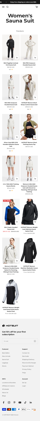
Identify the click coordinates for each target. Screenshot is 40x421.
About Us (5, 392)
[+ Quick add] (17, 58)
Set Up (24, 382)
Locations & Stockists (9, 382)
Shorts (4, 366)
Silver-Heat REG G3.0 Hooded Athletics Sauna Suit (11, 144)
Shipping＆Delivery (28, 359)
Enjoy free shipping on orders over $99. (22, 2)
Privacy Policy (26, 369)
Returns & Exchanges (29, 363)
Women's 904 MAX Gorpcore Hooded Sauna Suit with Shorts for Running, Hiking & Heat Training (29, 187)
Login (24, 386)
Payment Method (27, 366)
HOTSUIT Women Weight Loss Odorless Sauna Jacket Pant (29, 229)
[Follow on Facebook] (3, 402)
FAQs (24, 372)
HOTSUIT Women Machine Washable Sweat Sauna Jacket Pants (29, 268)
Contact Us (25, 353)
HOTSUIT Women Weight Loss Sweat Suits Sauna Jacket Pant (10, 309)
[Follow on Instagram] (9, 402)
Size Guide (25, 356)
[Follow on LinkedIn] (30, 402)
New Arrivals (6, 356)
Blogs (4, 396)
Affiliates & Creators (8, 386)
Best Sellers (5, 353)
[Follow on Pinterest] (14, 402)
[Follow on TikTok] (25, 402)
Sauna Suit (5, 359)
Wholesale (5, 389)
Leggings (5, 363)
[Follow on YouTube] (19, 402)
